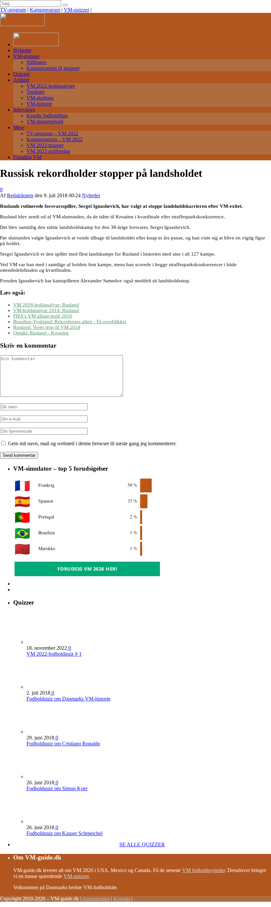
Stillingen (36, 62)
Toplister (35, 92)
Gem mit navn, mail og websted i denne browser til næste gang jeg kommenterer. (92, 443)
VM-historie (39, 104)
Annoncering (96, 898)
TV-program (13, 10)
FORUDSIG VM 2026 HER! (87, 569)
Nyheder (22, 50)
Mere (18, 127)
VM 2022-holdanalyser (50, 86)
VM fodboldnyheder (203, 870)
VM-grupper (26, 56)
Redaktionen (20, 195)
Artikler (21, 80)
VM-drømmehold (44, 121)
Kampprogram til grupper (53, 68)
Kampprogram (45, 10)
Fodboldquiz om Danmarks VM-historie (68, 699)
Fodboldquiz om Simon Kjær (57, 788)
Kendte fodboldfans (47, 115)
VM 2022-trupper (44, 145)
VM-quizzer (76, 10)
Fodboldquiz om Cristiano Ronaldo (63, 743)
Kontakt (121, 898)
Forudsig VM (27, 157)
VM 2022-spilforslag (48, 151)
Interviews (24, 109)
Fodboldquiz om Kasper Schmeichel (64, 833)
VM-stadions (40, 98)
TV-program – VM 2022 (52, 133)
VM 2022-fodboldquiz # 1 (54, 654)
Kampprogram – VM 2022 (54, 139)
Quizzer (21, 74)
